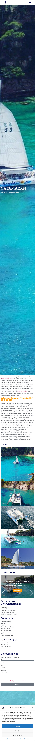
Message (3, 670)
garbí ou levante (22, 391)
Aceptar (17, 726)
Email (2, 665)
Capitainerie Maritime (7, 378)
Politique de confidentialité (18, 681)
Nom (2, 659)
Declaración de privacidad (22, 738)
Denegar (17, 730)
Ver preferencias (17, 735)
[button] (32, 708)
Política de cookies (10, 738)
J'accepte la (14, 681)
